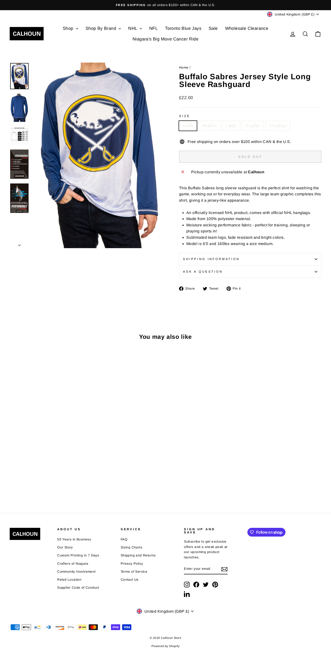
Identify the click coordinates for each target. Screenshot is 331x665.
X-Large (252, 126)
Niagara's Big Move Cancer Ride (165, 39)
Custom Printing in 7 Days (78, 555)
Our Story (65, 547)
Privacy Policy (132, 563)
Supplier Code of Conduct (78, 587)
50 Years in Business (74, 539)
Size (184, 116)
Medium (209, 126)
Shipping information (211, 259)
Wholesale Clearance (246, 28)
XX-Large (277, 126)
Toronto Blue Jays (183, 28)
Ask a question (203, 271)
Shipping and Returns (138, 555)
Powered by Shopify (165, 646)
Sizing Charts (131, 547)
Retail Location (69, 579)
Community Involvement (76, 571)
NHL (133, 28)
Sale (213, 28)
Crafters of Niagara (72, 563)
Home (184, 67)
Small (188, 126)
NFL (153, 28)
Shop (69, 28)
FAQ (124, 539)
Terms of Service (134, 571)
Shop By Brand (102, 28)
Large (231, 126)
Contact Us (130, 579)
